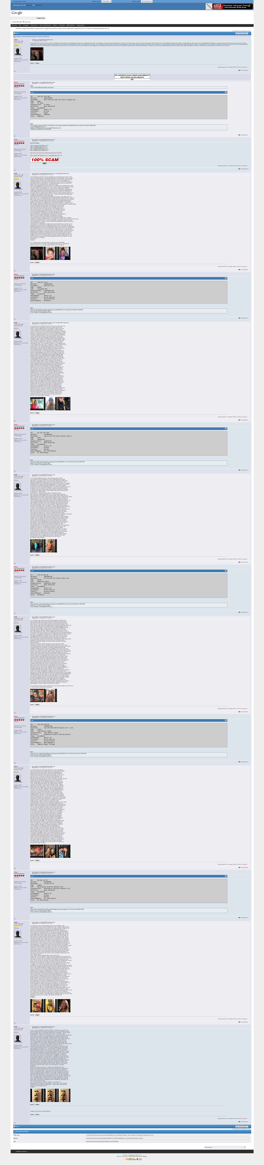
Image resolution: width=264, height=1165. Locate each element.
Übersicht (14, 25)
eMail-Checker (70, 25)
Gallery (55, 25)
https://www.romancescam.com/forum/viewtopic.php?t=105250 (46, 152)
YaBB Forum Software (122, 1156)
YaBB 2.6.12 (138, 1155)
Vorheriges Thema (237, 30)
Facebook (62, 25)
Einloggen (29, 5)
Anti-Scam (18, 28)
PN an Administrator (45, 25)
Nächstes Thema (246, 30)
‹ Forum (24, 1151)
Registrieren (38, 5)
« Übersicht (18, 1151)
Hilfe (20, 25)
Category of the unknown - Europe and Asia (33, 28)
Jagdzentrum (80, 25)
